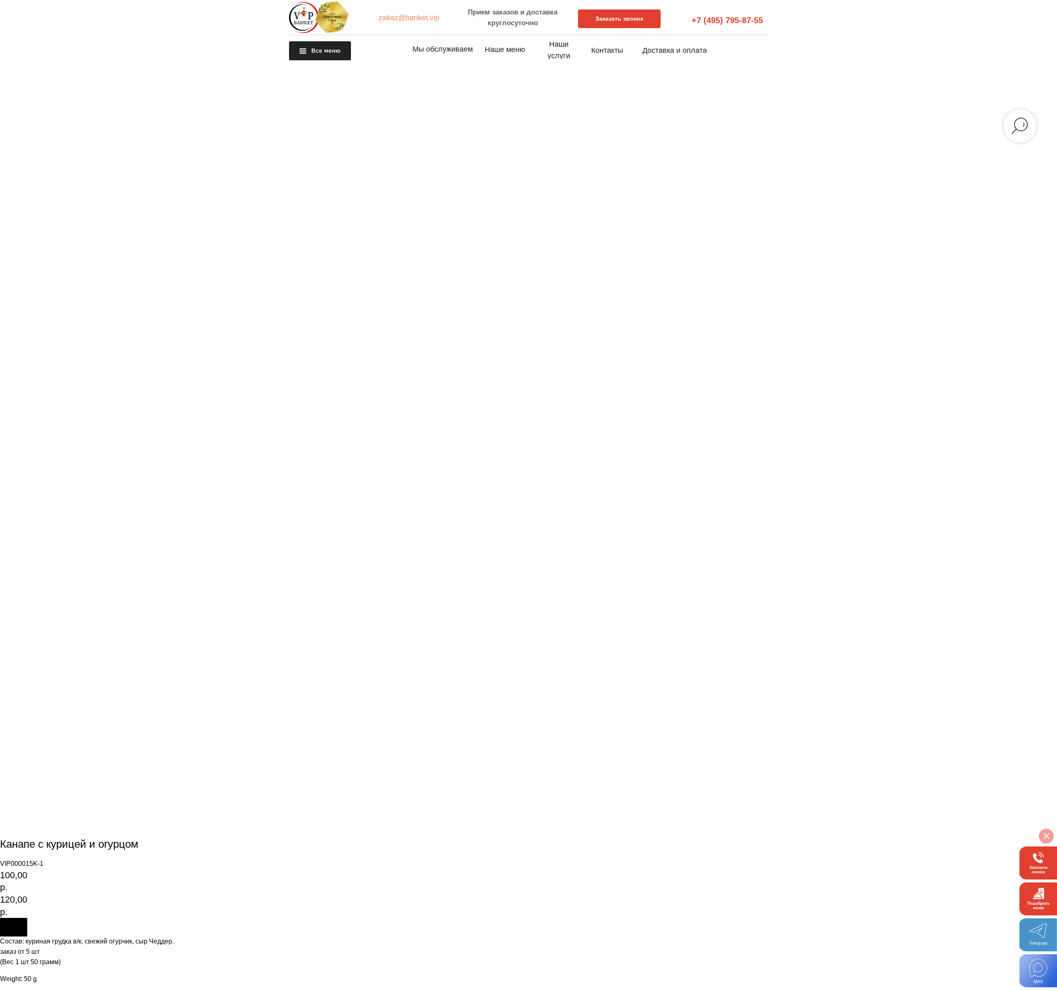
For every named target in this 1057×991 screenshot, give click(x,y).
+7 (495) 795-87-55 (727, 20)
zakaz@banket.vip (409, 18)
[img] (1038, 970)
